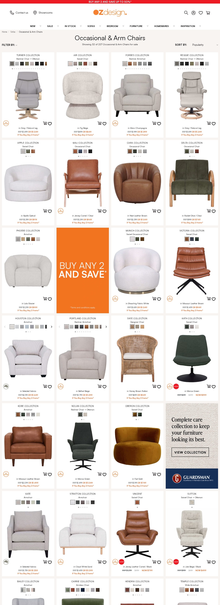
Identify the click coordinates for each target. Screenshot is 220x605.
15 (42, 68)
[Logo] (110, 12)
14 (40, 68)
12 (35, 68)
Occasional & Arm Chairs (31, 32)
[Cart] (208, 12)
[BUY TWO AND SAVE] (83, 270)
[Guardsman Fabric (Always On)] (192, 446)
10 (31, 68)
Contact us (22, 12)
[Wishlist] (202, 12)
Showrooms (46, 12)
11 (33, 68)
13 (38, 68)
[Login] (195, 12)
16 (44, 68)
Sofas (12, 32)
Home (4, 32)
